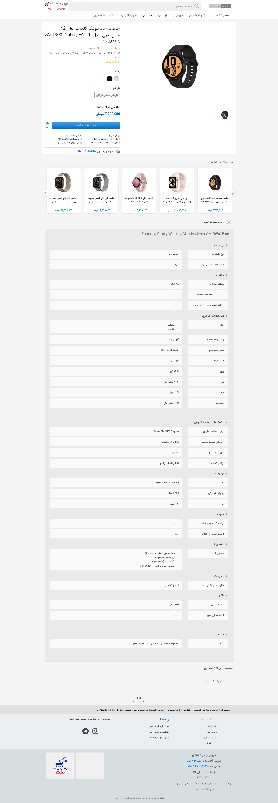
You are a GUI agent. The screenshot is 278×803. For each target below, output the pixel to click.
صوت (220, 514)
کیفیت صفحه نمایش (213, 431)
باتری (220, 596)
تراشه (221, 483)
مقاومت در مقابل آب (213, 585)
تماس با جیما (210, 726)
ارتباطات (219, 245)
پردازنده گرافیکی (216, 493)
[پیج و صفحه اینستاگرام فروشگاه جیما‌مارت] (95, 731)
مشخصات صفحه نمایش (209, 422)
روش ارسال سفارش (159, 726)
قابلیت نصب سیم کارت (212, 265)
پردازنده (219, 473)
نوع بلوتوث (218, 254)
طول (222, 382)
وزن (222, 371)
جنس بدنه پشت (215, 340)
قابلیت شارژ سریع (215, 615)
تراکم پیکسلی (217, 463)
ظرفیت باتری (217, 605)
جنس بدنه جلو (216, 350)
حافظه (220, 275)
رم (223, 504)
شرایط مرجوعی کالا (159, 732)
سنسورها (218, 544)
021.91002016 (57, 9)
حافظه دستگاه (217, 284)
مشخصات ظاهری (213, 316)
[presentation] (45, 193)
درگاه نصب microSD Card (210, 295)
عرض (221, 393)
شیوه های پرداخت (159, 738)
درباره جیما (212, 732)
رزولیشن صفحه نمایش (212, 442)
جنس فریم (219, 361)
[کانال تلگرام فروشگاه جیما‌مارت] (85, 731)
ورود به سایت (56, 3)
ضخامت (220, 403)
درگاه (221, 634)
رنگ (222, 325)
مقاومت (219, 576)
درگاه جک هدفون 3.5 (213, 523)
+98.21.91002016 (198, 766)
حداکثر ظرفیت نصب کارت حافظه (208, 305)
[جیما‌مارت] (220, 6)
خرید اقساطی (210, 743)
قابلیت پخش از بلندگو (213, 534)
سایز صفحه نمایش (215, 453)
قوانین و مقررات (209, 738)
